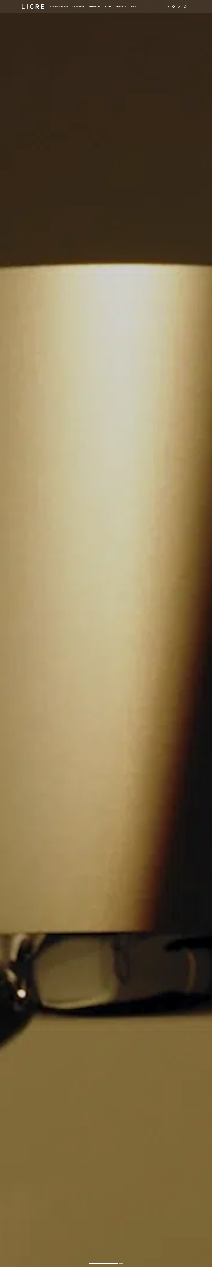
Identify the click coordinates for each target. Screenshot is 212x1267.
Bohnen (108, 6)
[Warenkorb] (185, 6)
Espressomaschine (59, 6)
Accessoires (94, 6)
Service (119, 6)
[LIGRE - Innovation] (33, 6)
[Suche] (168, 6)
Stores (134, 6)
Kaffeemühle (78, 6)
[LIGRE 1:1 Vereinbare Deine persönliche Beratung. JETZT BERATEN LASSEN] (106, 633)
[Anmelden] (179, 6)
